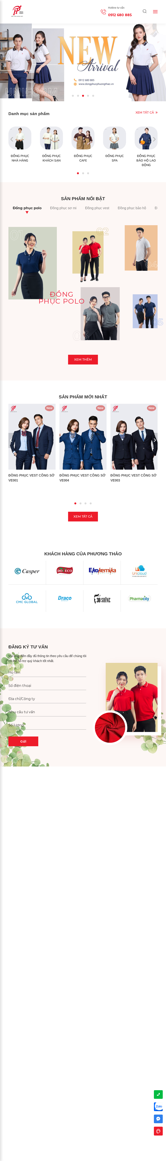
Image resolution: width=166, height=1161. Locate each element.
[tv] (158, 1131)
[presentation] (15, 64)
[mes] (158, 1119)
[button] (73, 96)
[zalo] (158, 1106)
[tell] (158, 1094)
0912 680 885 (120, 15)
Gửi (23, 741)
